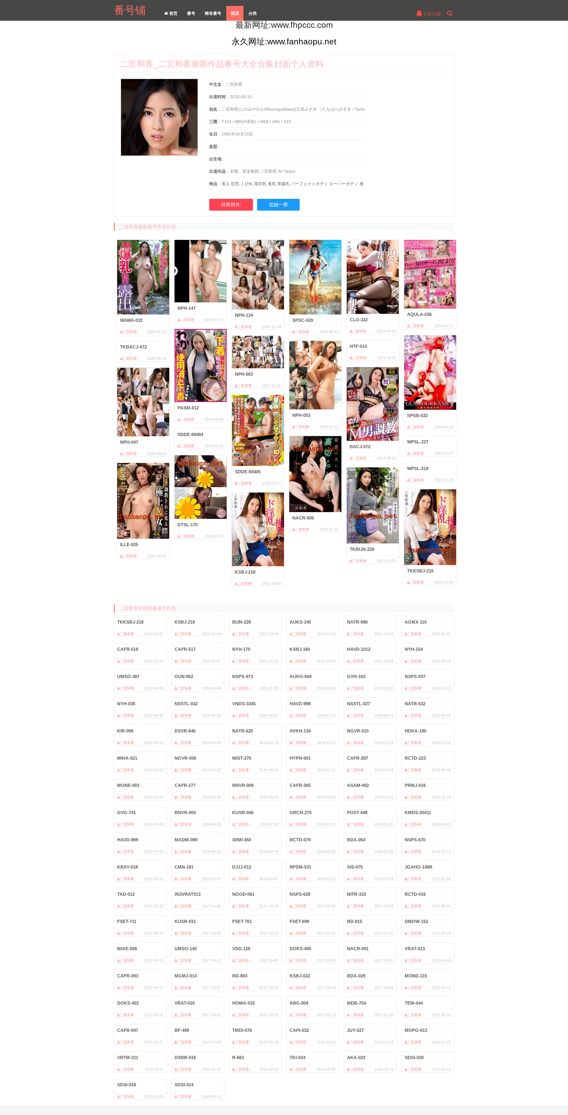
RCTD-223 (415, 758)
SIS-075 (355, 866)
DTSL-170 (188, 524)
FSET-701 (242, 921)
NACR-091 (358, 948)
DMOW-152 (416, 921)
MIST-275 (241, 758)
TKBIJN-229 (362, 549)
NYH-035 (126, 703)
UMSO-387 (128, 676)
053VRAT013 (188, 894)
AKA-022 (356, 1057)
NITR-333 (356, 894)
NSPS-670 (415, 839)
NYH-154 (414, 649)
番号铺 (130, 10)
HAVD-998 (300, 703)
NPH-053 (301, 415)
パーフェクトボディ (309, 183)
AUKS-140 (300, 622)
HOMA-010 (243, 1003)
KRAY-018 (127, 866)
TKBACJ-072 (133, 346)
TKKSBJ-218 (420, 570)
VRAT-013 (415, 948)
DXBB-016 (185, 1057)
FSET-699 (299, 921)
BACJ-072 (360, 446)
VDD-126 (241, 948)
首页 (173, 13)
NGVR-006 (185, 758)
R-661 (238, 1057)
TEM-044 (414, 1003)
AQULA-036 (419, 314)
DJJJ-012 (241, 866)
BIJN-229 (241, 622)
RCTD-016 (415, 894)
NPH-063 (244, 374)
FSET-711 (126, 921)
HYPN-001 (300, 758)
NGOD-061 (243, 894)
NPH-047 (129, 442)
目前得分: (231, 204)
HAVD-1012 (358, 649)
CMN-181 (184, 866)
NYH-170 (241, 649)
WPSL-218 (417, 468)
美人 (226, 183)
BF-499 (182, 1030)
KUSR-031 (185, 921)
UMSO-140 (186, 948)
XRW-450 (241, 839)
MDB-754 (356, 1003)
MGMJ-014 (186, 975)
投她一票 (278, 204)
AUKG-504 (301, 676)
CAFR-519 (127, 649)
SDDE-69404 (190, 434)
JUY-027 (355, 1030)
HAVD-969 (127, 839)
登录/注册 (431, 14)
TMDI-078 (242, 1030)
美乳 (272, 183)
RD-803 (239, 975)
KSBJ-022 (300, 975)
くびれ (247, 183)
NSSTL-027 (358, 703)
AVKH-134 (300, 730)
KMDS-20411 (418, 812)
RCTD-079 (300, 839)
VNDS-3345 (244, 703)
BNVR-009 (243, 785)
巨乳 (235, 183)
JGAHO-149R (419, 866)
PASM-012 (188, 407)
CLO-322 (359, 319)
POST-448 (357, 812)
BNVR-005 (185, 812)
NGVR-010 (358, 730)
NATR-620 (242, 730)
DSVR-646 (185, 730)
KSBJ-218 (245, 572)
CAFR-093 (127, 975)
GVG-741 (126, 812)
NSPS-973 (242, 676)
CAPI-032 (299, 1030)
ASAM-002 (358, 785)
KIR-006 (125, 730)
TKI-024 (297, 1057)
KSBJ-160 (300, 649)
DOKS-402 (128, 1003)
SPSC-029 (302, 320)
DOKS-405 (300, 948)
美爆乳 (283, 183)
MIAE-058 (127, 948)
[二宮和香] (143, 277)
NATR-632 (415, 703)
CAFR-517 (185, 649)
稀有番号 (213, 13)
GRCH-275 (301, 812)
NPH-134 (244, 315)
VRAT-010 (185, 1003)
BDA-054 (356, 839)
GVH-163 (356, 676)
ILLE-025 (129, 544)
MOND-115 (416, 975)
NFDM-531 (300, 866)
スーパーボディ (343, 183)
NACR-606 (303, 517)
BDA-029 (356, 975)
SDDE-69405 (248, 471)
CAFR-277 (185, 785)
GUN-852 (184, 676)
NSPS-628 (300, 894)
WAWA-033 (131, 320)
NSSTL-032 (186, 703)
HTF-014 (358, 346)
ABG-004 (299, 1003)
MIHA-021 (127, 758)
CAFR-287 (357, 758)
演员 (235, 13)
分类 (252, 13)
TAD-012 (126, 894)
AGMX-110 (416, 622)
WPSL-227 (417, 441)
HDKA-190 (415, 730)
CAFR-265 (300, 785)
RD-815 (354, 921)
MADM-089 (186, 839)
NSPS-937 (415, 676)
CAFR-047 (127, 1030)
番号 (191, 13)
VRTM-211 (127, 1057)
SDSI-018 (126, 1084)
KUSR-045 (243, 812)
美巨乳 (260, 183)
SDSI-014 (184, 1084)
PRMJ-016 (415, 785)
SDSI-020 (414, 1057)
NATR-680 (357, 622)
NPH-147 (187, 308)
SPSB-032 (417, 415)
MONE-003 (128, 785)
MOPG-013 (416, 1030)
